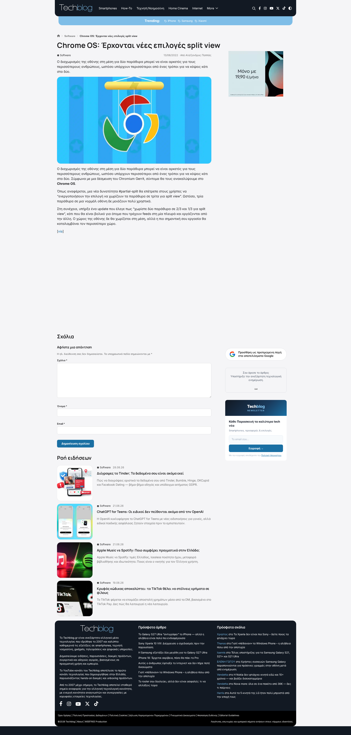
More (210, 8)
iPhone (172, 20)
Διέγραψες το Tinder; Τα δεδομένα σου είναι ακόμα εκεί (140, 473)
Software (65, 55)
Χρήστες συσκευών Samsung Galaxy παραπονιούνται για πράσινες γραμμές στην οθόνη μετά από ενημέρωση (251, 665)
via (60, 231)
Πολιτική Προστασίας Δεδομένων (90, 715)
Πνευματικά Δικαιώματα (182, 715)
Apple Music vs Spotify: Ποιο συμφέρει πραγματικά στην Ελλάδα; (148, 550)
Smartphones (108, 8)
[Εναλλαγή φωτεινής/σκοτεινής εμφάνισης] (290, 7)
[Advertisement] (134, 283)
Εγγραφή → (256, 448)
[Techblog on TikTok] (284, 8)
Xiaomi (202, 20)
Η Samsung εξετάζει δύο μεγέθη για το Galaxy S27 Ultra (172, 652)
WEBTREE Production (96, 721)
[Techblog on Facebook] (260, 8)
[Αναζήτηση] (254, 8)
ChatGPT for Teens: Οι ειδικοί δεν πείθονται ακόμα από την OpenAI (150, 511)
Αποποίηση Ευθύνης (207, 715)
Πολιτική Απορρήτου (271, 455)
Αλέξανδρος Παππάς (198, 55)
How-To (126, 8)
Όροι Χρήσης (64, 715)
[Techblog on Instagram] (265, 8)
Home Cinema (178, 8)
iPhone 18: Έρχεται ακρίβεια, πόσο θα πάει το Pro (168, 657)
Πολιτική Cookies (118, 715)
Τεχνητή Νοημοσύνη (150, 8)
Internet (197, 8)
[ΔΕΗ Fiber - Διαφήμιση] (256, 74)
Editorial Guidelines (229, 715)
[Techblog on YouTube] (271, 8)
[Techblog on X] (278, 8)
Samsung (187, 20)
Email (61, 423)
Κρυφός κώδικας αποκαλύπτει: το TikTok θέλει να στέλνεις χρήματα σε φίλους (153, 590)
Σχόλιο (62, 360)
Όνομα (62, 406)
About (80, 721)
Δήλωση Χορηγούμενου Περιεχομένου (149, 715)
